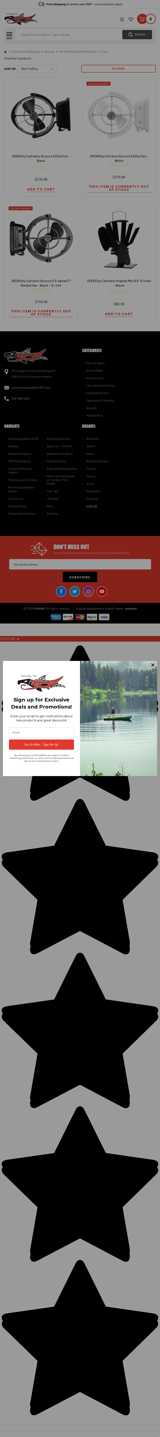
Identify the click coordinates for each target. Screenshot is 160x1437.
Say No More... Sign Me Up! (41, 744)
